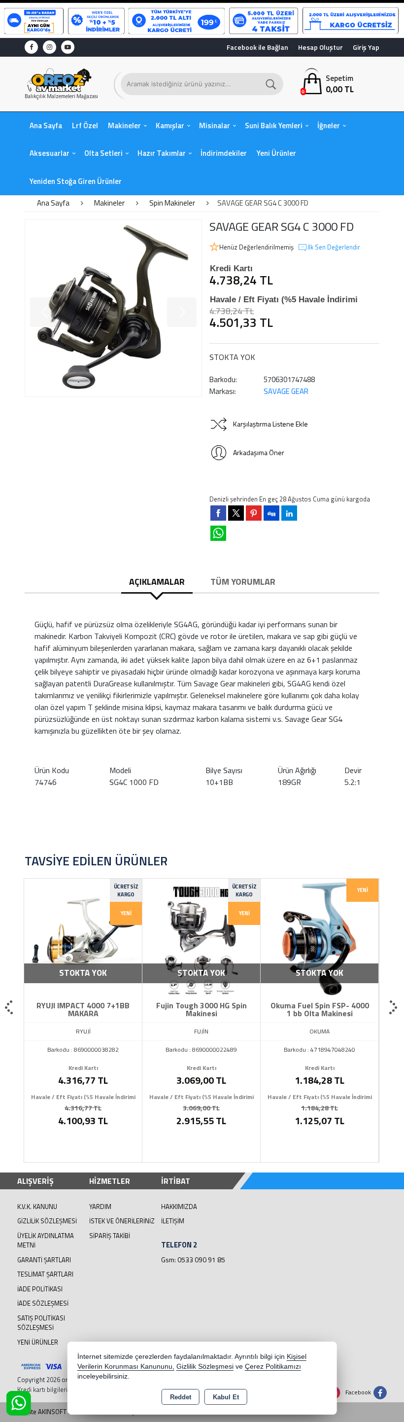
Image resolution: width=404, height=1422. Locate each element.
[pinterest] (254, 513)
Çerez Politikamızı (273, 1366)
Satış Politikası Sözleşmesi (41, 1323)
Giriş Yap (366, 47)
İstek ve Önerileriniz (122, 1221)
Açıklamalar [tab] (157, 581)
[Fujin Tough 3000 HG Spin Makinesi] (201, 936)
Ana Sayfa (46, 125)
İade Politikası (40, 1289)
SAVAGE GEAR (286, 391)
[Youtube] (67, 47)
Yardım (100, 1206)
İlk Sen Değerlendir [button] (333, 247)
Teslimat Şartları (45, 1274)
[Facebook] (31, 47)
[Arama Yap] (271, 84)
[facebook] (218, 513)
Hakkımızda (179, 1206)
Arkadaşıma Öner (258, 452)
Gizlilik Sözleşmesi (47, 1221)
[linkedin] (289, 513)
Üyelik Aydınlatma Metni (45, 1240)
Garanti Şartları (44, 1260)
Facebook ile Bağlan (257, 47)
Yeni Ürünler (37, 1342)
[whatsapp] (218, 533)
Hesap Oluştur (320, 47)
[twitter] (236, 513)
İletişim (172, 1221)
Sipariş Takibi (109, 1236)
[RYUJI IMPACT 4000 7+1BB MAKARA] (83, 936)
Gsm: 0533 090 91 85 (193, 1259)
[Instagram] (49, 47)
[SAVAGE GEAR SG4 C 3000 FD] (113, 308)
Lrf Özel (85, 125)
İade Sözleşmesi (42, 1303)
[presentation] (10, 1007)
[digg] (271, 513)
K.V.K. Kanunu (37, 1206)
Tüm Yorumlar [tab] (242, 581)
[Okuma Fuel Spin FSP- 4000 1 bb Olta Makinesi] (319, 936)
